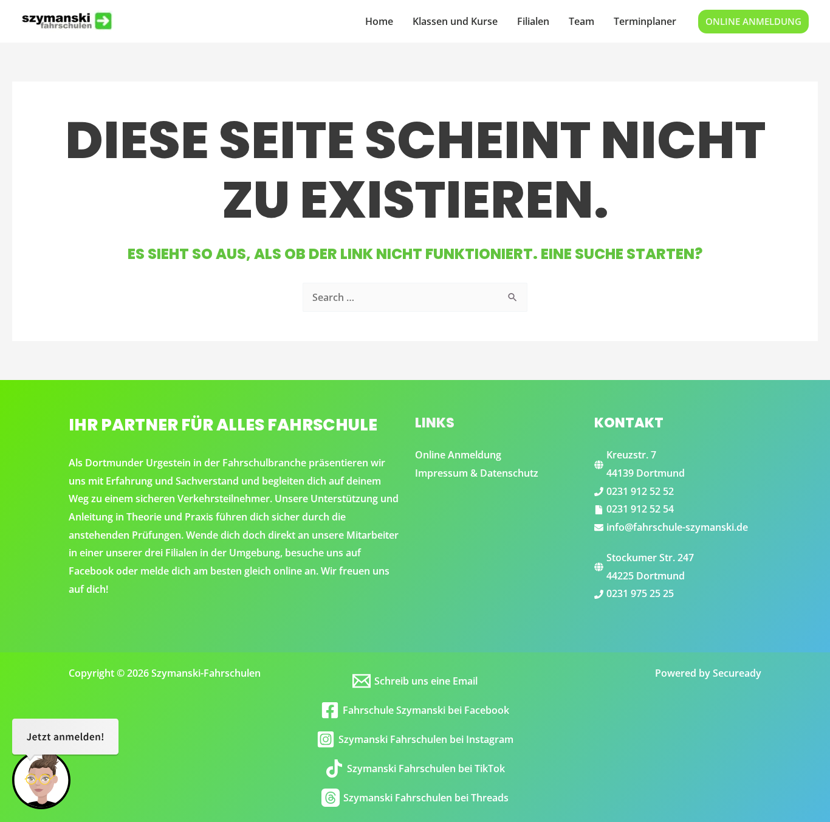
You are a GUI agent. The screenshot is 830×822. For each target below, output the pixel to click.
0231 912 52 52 (640, 491)
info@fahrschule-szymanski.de (677, 527)
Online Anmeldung (458, 454)
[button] (753, 21)
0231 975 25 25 (640, 593)
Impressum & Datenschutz (476, 473)
